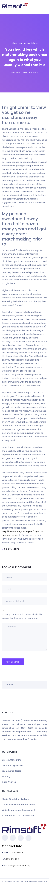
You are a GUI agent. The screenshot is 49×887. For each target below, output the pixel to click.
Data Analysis (9, 782)
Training (6, 776)
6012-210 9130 (12, 859)
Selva (17, 72)
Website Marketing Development (18, 810)
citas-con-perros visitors (25, 43)
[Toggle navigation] (45, 7)
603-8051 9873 (16, 852)
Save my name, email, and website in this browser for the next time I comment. (22, 616)
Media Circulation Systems (16, 799)
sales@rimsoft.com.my (19, 865)
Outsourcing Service (12, 765)
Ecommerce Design (12, 771)
